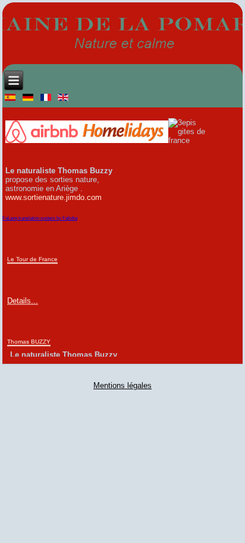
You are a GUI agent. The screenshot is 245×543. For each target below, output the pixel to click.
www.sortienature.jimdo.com (53, 197)
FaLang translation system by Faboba (39, 218)
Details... (22, 300)
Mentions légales (122, 385)
